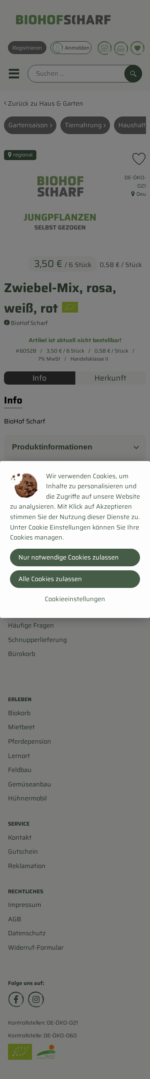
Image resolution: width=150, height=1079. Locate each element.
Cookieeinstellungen (75, 599)
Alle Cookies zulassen (50, 579)
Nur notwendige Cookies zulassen (68, 557)
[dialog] (75, 539)
